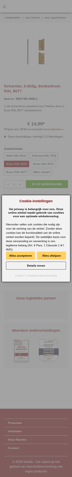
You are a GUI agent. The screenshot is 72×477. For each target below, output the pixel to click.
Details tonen (36, 265)
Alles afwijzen (51, 255)
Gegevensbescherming (42, 275)
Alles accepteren (20, 255)
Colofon (20, 275)
